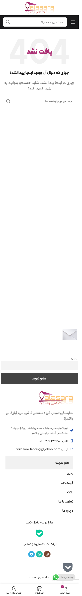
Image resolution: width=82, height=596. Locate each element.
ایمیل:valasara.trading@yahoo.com (42, 449)
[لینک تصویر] (55, 398)
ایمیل (74, 358)
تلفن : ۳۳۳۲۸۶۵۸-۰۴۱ (54, 441)
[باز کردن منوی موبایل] (73, 22)
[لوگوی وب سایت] (39, 7)
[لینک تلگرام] (31, 554)
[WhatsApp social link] (39, 554)
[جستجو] (8, 101)
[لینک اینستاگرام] (47, 554)
